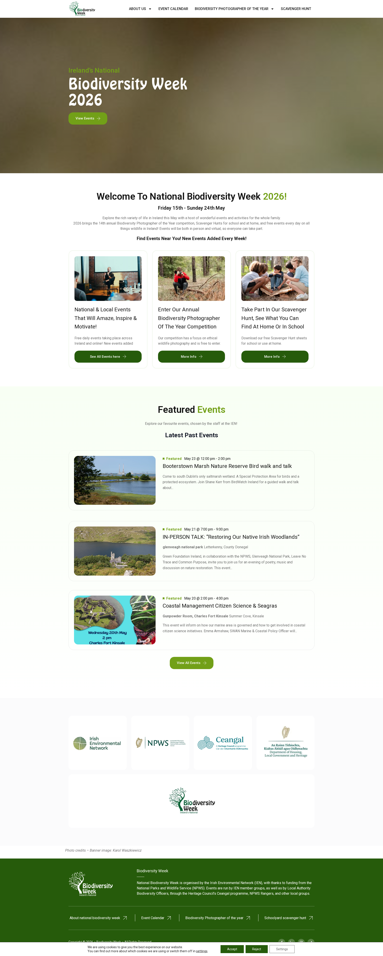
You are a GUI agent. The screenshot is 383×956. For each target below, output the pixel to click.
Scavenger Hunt (296, 9)
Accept (232, 949)
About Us (137, 9)
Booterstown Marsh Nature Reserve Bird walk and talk (227, 466)
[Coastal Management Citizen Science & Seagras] (115, 620)
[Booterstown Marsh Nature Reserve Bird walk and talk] (115, 480)
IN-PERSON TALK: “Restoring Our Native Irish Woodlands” (231, 537)
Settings (282, 949)
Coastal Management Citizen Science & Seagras (220, 606)
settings (201, 951)
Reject (256, 949)
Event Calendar (173, 9)
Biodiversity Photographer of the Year (231, 9)
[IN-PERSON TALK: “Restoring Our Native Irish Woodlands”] (115, 551)
